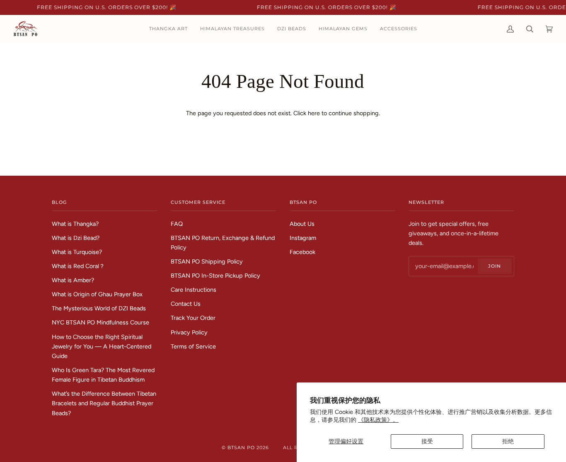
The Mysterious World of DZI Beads (99, 308)
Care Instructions (193, 289)
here (314, 113)
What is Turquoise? (77, 252)
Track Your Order (193, 318)
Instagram (303, 238)
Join (494, 266)
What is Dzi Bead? (75, 238)
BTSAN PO (241, 447)
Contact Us (186, 303)
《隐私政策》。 (378, 419)
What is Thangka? (75, 223)
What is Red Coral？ (78, 266)
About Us (302, 223)
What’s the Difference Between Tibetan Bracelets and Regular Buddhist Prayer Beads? (104, 403)
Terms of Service (193, 346)
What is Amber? (73, 280)
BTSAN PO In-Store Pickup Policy (215, 275)
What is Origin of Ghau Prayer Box (97, 294)
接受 (427, 441)
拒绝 (508, 441)
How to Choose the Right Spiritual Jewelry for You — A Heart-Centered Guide (101, 346)
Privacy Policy (189, 332)
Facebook (302, 252)
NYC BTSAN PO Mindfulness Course (100, 322)
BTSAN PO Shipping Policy (207, 261)
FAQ (177, 223)
